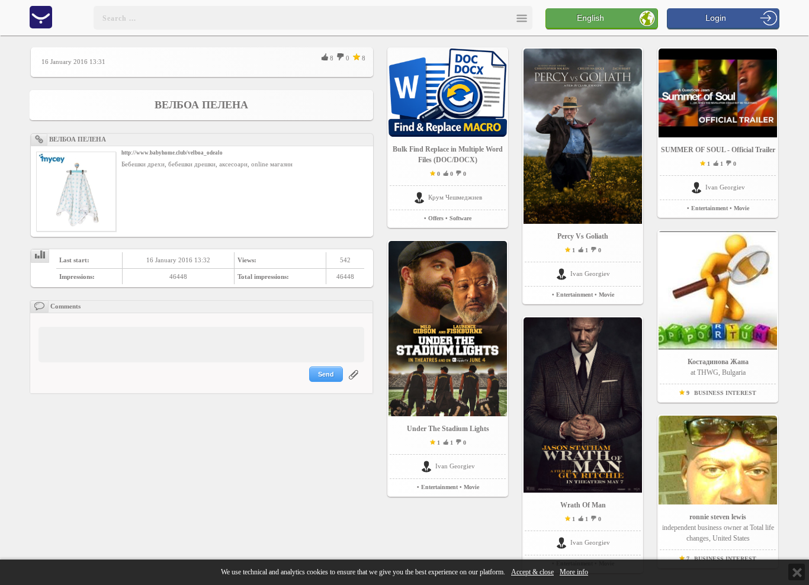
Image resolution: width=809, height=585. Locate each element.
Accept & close (532, 572)
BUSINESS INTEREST (725, 393)
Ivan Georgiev (455, 466)
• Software (458, 218)
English (590, 17)
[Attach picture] (355, 382)
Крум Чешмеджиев (455, 197)
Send (326, 374)
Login (715, 17)
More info (574, 572)
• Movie (469, 487)
